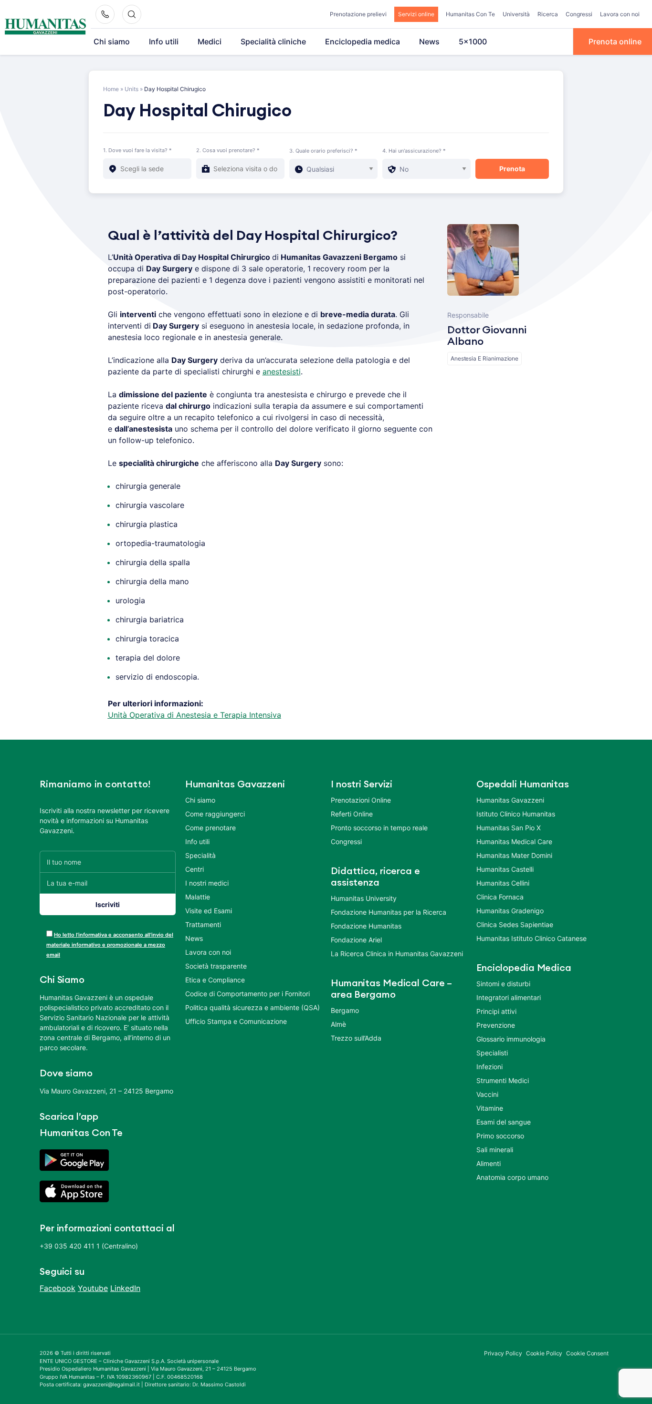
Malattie (197, 897)
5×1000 (473, 41)
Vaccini (487, 1094)
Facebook (57, 1288)
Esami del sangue (503, 1122)
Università (516, 14)
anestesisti (282, 371)
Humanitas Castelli (505, 869)
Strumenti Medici (502, 1080)
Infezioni (489, 1067)
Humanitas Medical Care (514, 841)
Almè (338, 1024)
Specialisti (492, 1053)
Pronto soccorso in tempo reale (379, 828)
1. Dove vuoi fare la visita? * (137, 150)
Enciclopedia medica (362, 41)
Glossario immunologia (511, 1039)
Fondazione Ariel (356, 940)
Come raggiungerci (215, 814)
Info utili (164, 41)
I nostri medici (207, 883)
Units (131, 89)
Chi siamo (112, 41)
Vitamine (489, 1108)
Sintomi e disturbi (503, 984)
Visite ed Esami (208, 911)
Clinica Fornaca (500, 897)
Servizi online (416, 14)
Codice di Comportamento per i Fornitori (247, 994)
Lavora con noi (620, 14)
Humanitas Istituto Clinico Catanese (531, 938)
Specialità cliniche (273, 41)
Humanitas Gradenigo (510, 911)
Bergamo (345, 1010)
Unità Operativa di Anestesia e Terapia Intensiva (194, 715)
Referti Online (352, 814)
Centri (194, 869)
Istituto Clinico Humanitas (515, 814)
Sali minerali (494, 1150)
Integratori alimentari (508, 997)
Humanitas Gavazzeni (510, 800)
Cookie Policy (544, 1353)
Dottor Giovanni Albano (486, 336)
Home (111, 89)
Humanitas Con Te (470, 14)
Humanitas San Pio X (508, 828)
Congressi (579, 14)
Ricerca (547, 14)
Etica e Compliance (215, 980)
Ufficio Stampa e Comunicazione (236, 1021)
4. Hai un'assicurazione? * (414, 150)
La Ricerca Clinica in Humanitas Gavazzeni (397, 954)
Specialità (200, 855)
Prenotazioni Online (361, 800)
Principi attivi (496, 1011)
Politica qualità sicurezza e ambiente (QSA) (252, 1007)
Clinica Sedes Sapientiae (514, 924)
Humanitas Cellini (502, 883)
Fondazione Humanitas (366, 926)
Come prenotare (210, 828)
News (429, 41)
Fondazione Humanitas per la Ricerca (388, 912)
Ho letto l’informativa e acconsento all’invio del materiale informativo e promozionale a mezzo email (109, 944)
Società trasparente (216, 966)
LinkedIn (125, 1288)
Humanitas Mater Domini (514, 855)
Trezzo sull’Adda (356, 1038)
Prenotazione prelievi (358, 14)
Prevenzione (495, 1025)
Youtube (93, 1288)
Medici (209, 41)
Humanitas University (364, 898)
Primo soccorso (500, 1136)
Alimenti (488, 1163)
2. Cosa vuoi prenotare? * (228, 150)
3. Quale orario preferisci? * (323, 150)
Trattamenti (203, 924)
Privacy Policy (503, 1353)
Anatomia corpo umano (512, 1177)
